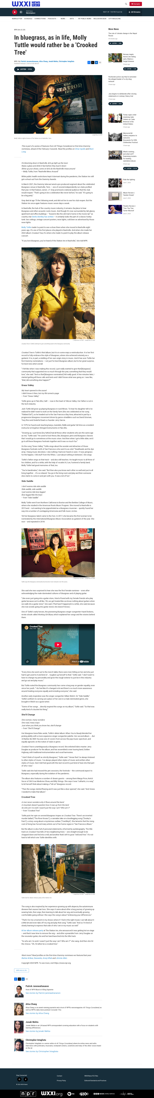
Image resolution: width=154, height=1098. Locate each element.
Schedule (28, 19)
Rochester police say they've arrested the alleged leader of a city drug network (122, 79)
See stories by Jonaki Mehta (38, 1031)
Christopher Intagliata (66, 61)
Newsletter (17, 19)
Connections (40, 19)
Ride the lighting (129, 180)
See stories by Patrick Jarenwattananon (43, 993)
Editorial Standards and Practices (95, 1080)
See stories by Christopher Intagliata (42, 1051)
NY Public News (84, 19)
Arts (72, 19)
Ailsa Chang (43, 61)
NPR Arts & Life (19, 30)
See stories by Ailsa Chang (37, 1013)
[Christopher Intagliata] (19, 1045)
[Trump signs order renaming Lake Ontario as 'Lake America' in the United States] (115, 118)
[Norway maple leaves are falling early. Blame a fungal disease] (115, 57)
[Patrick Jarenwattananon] (19, 991)
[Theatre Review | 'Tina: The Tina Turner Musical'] (115, 209)
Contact (59, 1076)
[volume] (21, 12)
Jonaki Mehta (53, 61)
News (63, 19)
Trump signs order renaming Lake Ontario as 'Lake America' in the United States (129, 119)
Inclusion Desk (99, 19)
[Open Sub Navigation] (58, 19)
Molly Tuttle (26, 227)
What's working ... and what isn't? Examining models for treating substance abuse (130, 156)
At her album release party (32, 930)
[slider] (24, 12)
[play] (14, 12)
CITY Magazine (115, 19)
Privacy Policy (61, 1080)
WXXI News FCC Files (91, 1076)
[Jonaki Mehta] (19, 1027)
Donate (136, 4)
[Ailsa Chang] (19, 1009)
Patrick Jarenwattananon (29, 61)
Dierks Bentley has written (43, 217)
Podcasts (52, 19)
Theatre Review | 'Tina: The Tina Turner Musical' (129, 208)
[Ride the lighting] (115, 182)
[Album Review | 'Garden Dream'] (115, 196)
